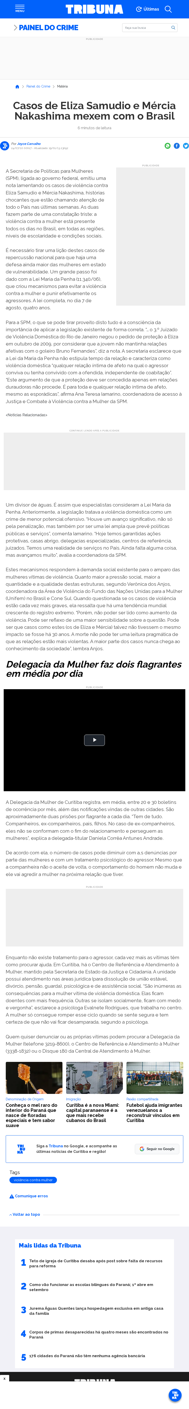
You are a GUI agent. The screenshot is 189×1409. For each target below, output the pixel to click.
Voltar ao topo (26, 1214)
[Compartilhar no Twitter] (186, 146)
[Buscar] (173, 27)
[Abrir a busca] (168, 9)
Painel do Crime (48, 27)
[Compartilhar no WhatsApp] (168, 146)
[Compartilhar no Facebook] (177, 146)
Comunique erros (31, 1196)
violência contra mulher (33, 1180)
